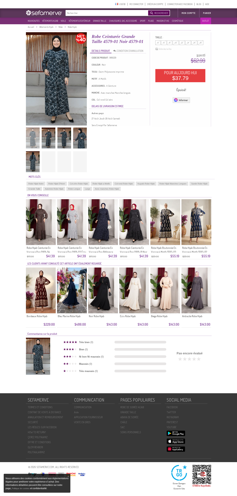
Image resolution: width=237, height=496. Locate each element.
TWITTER (171, 412)
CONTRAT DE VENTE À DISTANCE (44, 412)
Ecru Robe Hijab (128, 316)
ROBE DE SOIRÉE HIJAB (132, 407)
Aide (76, 412)
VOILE (63, 20)
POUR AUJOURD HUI (180, 75)
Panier (207, 13)
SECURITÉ (33, 422)
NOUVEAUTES (33, 20)
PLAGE (151, 20)
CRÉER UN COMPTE (155, 4)
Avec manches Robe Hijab (107, 189)
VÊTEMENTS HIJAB (50, 20)
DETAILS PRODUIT (101, 50)
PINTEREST (172, 422)
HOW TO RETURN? (37, 432)
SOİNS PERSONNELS (130, 432)
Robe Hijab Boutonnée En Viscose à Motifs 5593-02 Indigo (194, 252)
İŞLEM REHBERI (35, 447)
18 (169, 42)
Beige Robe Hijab (159, 316)
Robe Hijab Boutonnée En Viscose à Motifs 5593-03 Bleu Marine (163, 252)
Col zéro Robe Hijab (79, 184)
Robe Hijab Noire (36, 184)
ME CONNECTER (136, 4)
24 (188, 42)
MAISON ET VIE (163, 20)
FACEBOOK (172, 407)
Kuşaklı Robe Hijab (146, 184)
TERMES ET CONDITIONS (40, 407)
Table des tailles (165, 49)
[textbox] (106, 13)
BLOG (198, 4)
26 (194, 42)
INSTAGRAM (173, 417)
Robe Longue (74, 189)
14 (158, 42)
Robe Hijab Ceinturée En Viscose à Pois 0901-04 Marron (39, 252)
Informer (183, 100)
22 (182, 42)
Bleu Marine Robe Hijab (69, 316)
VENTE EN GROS (82, 422)
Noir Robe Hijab (96, 316)
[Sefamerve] (45, 12)
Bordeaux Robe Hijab (37, 316)
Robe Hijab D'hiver (56, 184)
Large (87, 189)
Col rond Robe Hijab (124, 184)
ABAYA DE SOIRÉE (129, 417)
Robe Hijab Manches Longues (172, 184)
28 (200, 42)
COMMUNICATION (82, 407)
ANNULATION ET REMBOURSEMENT (45, 417)
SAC (122, 427)
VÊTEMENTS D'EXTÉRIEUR (79, 20)
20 (176, 42)
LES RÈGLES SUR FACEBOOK (42, 427)
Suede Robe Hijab (199, 184)
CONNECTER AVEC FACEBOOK (180, 4)
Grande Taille (34, 189)
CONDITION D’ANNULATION (130, 50)
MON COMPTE (189, 13)
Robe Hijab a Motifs (101, 184)
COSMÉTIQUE (177, 20)
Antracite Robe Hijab (192, 316)
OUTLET (205, 20)
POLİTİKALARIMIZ (36, 452)
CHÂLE (123, 422)
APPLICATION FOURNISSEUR (88, 417)
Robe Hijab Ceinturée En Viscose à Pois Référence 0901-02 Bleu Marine (101, 252)
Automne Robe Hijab (54, 189)
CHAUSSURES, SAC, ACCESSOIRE (123, 20)
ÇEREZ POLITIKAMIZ (38, 437)
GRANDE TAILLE (99, 20)
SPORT (142, 20)
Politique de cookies (21, 488)
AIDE (207, 4)
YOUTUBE (171, 427)
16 (164, 42)
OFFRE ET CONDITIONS (39, 442)
